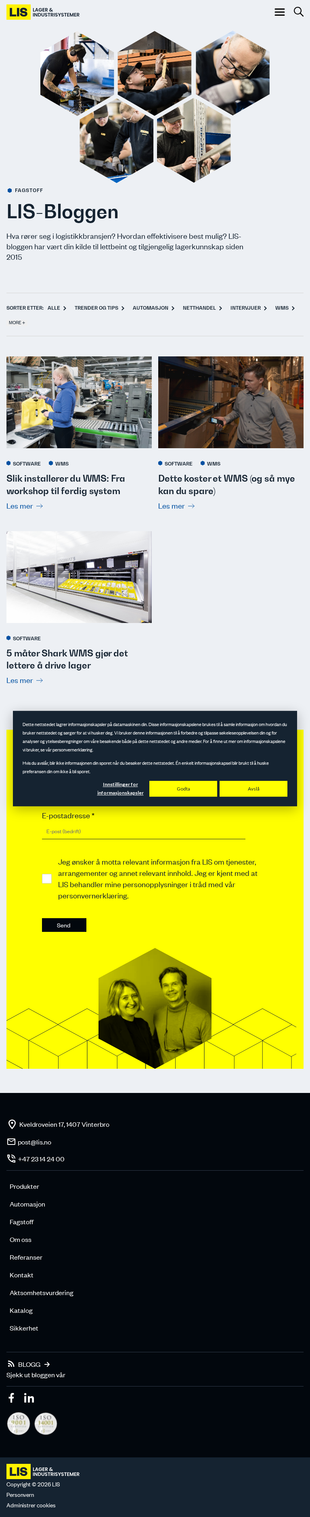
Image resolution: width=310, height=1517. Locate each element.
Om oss (20, 1239)
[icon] (12, 1399)
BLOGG (29, 1364)
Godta (183, 789)
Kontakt (22, 1274)
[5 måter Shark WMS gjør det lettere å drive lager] (79, 578)
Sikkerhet (24, 1327)
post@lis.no (34, 1141)
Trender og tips (96, 308)
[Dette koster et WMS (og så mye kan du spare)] (231, 403)
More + (17, 323)
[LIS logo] (43, 12)
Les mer (19, 506)
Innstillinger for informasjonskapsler (120, 789)
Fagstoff (22, 1221)
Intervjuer (245, 308)
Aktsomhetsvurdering (41, 1292)
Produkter (24, 1186)
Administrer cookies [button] (31, 1505)
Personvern (20, 1494)
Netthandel (199, 308)
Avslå (254, 789)
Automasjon (150, 308)
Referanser (26, 1256)
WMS (282, 308)
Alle (54, 308)
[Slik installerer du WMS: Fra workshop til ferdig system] (79, 403)
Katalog (21, 1310)
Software (27, 464)
